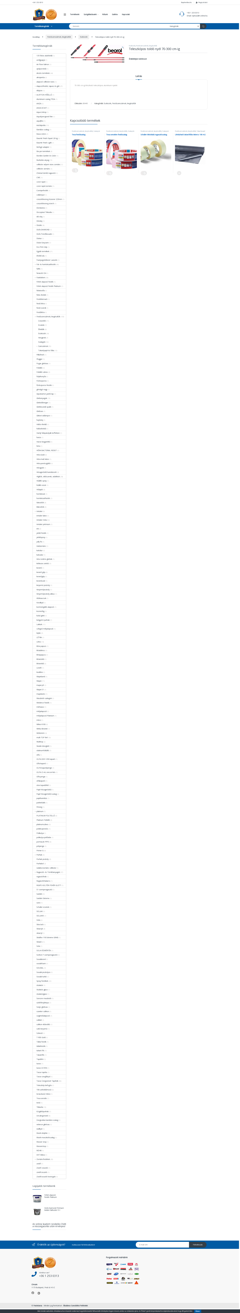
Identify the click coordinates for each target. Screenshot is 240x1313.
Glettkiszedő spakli (43, 407)
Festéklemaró (41, 299)
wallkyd (39, 1129)
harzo (38, 437)
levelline (39, 672)
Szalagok (97, 131)
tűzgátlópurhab (42, 1111)
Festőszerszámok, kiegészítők (59, 37)
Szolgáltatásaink (90, 14)
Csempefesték (42, 190)
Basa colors (41, 134)
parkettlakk (40, 802)
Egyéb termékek (42, 251)
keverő (39, 568)
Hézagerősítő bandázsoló (46, 472)
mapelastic (40, 694)
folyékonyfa (41, 376)
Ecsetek (41, 325)
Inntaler (39, 511)
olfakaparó (40, 781)
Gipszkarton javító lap (45, 394)
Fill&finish (40, 354)
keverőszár (40, 581)
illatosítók (40, 507)
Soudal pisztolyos (43, 972)
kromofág (40, 611)
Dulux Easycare (42, 242)
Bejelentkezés (186, 2)
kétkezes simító (42, 563)
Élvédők (41, 329)
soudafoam (41, 963)
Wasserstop (41, 1146)
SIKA (38, 920)
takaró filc (40, 1050)
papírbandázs (41, 798)
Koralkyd (39, 602)
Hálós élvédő (41, 424)
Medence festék (42, 702)
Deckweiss (40, 208)
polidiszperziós (42, 829)
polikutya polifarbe (43, 837)
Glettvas (39, 411)
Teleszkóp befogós (44, 1085)
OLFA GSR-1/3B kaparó (45, 759)
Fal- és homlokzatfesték (46, 264)
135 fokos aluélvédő (44, 55)
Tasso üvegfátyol (43, 1076)
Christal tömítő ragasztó (46, 173)
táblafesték (40, 1046)
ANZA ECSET (41, 108)
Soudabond (41, 959)
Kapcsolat (126, 14)
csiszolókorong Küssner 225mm (49, 199)
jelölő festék (41, 533)
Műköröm (40, 733)
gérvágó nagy (41, 389)
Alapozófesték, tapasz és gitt (48, 86)
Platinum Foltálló (43, 820)
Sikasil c (39, 942)
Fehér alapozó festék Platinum (48, 286)
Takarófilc (40, 1055)
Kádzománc (41, 546)
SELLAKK (40, 915)
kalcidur (39, 550)
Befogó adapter (42, 147)
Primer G (40, 850)
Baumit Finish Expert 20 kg (47, 138)
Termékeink (74, 14)
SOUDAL (40, 968)
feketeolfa (40, 290)
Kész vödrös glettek (44, 559)
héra (38, 446)
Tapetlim (40, 1059)
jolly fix (39, 541)
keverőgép (40, 576)
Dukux (39, 238)
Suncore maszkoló (43, 998)
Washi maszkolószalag (45, 1137)
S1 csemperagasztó (44, 889)
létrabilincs (40, 650)
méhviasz (40, 707)
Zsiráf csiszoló (42, 1168)
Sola (38, 946)
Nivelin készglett (42, 746)
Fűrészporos (41, 381)
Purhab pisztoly (42, 859)
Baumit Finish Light (44, 142)
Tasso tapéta (41, 1072)
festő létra (40, 303)
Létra (38, 642)
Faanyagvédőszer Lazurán (46, 260)
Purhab (39, 855)
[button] (123, 47)
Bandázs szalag (42, 129)
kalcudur (39, 555)
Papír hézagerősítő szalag (46, 794)
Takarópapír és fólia (46, 350)
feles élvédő (41, 295)
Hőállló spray (41, 481)
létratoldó (40, 659)
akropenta (40, 77)
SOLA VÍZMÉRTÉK (43, 950)
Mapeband (40, 676)
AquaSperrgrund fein (44, 116)
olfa (38, 755)
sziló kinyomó (41, 1029)
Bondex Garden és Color (46, 155)
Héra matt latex (42, 459)
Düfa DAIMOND (43, 229)
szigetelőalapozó (43, 1016)
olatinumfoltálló (42, 750)
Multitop (39, 741)
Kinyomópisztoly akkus (45, 594)
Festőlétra (40, 312)
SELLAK (39, 911)
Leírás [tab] (139, 76)
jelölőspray (40, 537)
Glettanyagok (41, 398)
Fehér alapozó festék (44, 282)
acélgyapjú (40, 60)
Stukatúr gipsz (42, 989)
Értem (198, 1311)
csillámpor (40, 195)
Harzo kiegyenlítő (43, 442)
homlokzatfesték (43, 498)
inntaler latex (41, 515)
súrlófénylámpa (42, 1002)
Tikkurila (39, 1107)
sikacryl (39, 933)
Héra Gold (40, 455)
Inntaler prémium (43, 524)
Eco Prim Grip (41, 247)
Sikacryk (39, 928)
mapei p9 (40, 685)
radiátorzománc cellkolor (46, 868)
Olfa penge (40, 776)
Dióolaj (39, 221)
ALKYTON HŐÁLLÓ (44, 95)
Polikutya (40, 833)
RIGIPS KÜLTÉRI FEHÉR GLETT (48, 885)
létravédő (40, 663)
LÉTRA (39, 637)
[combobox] (118, 26)
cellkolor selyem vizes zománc (48, 164)
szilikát (39, 1020)
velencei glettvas (43, 1124)
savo (38, 902)
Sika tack (40, 924)
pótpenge (40, 846)
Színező (39, 1033)
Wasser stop (41, 1142)
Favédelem (40, 277)
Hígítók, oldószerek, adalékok (48, 476)
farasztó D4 (41, 273)
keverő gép (40, 572)
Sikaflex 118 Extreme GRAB (47, 937)
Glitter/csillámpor (43, 415)
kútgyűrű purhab (43, 620)
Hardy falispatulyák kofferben (48, 433)
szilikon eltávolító (43, 1024)
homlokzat (40, 494)
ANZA (38, 103)
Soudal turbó (41, 976)
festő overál (41, 308)
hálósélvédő (41, 428)
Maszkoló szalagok (44, 698)
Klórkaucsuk (41, 598)
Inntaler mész (41, 520)
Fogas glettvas (42, 363)
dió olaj (39, 216)
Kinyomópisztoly (43, 589)
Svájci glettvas (42, 1007)
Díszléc (39, 225)
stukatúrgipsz (41, 994)
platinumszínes (42, 824)
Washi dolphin (42, 1133)
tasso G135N (41, 1068)
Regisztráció (203, 2)
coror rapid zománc (44, 186)
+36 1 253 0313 (37, 2)
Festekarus (38, 1305)
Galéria (115, 14)
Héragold (40, 468)
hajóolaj (39, 420)
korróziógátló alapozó (45, 607)
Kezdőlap (36, 37)
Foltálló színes (42, 372)
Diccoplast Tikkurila (44, 212)
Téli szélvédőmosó (43, 1089)
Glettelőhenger (42, 402)
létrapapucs (41, 655)
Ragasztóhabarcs (43, 881)
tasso (38, 1063)
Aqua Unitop (41, 112)
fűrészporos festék (44, 385)
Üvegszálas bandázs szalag (47, 1120)
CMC (38, 177)
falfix (38, 269)
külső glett (40, 615)
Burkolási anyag (42, 160)
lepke (38, 633)
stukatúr (39, 985)
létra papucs (41, 646)
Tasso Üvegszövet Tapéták (47, 1081)
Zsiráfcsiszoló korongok (46, 1176)
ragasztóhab (41, 876)
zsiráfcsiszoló (41, 1172)
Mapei (38, 681)
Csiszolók (42, 321)
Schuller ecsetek (42, 907)
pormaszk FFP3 (42, 842)
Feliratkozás (198, 1244)
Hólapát (39, 489)
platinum (39, 811)
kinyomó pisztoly (43, 585)
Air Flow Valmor (42, 64)
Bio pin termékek (43, 151)
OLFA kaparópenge (44, 768)
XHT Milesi (40, 1155)
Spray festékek (42, 981)
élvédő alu (40, 256)
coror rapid (40, 182)
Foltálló (39, 368)
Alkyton (39, 90)
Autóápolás (41, 125)
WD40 (38, 1150)
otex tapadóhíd (42, 785)
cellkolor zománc (43, 168)
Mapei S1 (40, 689)
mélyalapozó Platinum (45, 715)
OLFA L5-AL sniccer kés (45, 772)
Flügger (39, 359)
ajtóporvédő (41, 69)
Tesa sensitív (41, 1098)
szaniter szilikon (42, 1011)
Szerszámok (43, 346)
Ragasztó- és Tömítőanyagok (48, 872)
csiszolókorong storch (45, 203)
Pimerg (39, 807)
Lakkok (39, 624)
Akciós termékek (43, 73)
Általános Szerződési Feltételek (75, 1305)
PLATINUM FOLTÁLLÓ (45, 815)
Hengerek (42, 337)
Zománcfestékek (43, 1159)
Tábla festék (41, 1042)
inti (37, 528)
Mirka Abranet (42, 728)
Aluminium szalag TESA (45, 99)
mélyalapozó (41, 711)
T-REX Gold (41, 1037)
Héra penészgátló (43, 463)
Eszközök (84, 37)
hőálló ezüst (41, 485)
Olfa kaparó (41, 763)
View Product (75, 170)
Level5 (39, 668)
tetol (38, 1102)
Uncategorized (42, 1115)
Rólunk (105, 14)
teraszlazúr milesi (43, 1094)
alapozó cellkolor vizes (45, 82)
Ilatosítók (40, 502)
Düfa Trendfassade (44, 234)
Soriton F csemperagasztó (47, 955)
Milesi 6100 (40, 724)
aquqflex (39, 121)
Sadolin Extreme (42, 898)
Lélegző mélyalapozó (44, 629)
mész (38, 720)
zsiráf (38, 1163)
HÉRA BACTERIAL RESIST (46, 450)
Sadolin (39, 894)
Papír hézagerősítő (43, 789)
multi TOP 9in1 (42, 737)
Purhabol (40, 863)
